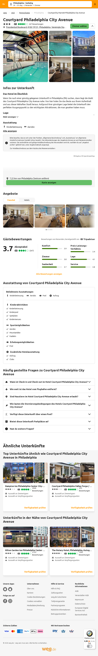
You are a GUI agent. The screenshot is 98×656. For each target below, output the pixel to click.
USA (13, 13)
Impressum (79, 600)
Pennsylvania (24, 13)
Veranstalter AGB (82, 595)
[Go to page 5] (51, 229)
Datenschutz (80, 604)
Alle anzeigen (10, 131)
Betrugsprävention (58, 614)
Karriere (30, 593)
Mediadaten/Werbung (36, 605)
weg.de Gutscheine (58, 597)
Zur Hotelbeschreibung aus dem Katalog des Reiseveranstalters (32, 148)
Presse (30, 610)
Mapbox (78, 156)
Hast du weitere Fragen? (22, 429)
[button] (25, 56)
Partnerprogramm (58, 605)
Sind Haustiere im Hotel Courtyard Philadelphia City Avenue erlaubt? (44, 396)
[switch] (89, 646)
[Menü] (93, 630)
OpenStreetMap (89, 156)
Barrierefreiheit (81, 615)
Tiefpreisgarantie (58, 601)
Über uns (30, 589)
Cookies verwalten (34, 601)
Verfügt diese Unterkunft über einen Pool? (31, 414)
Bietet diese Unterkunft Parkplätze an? (29, 421)
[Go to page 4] (50, 229)
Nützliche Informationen (60, 610)
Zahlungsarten (57, 593)
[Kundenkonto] (95, 4)
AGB (76, 591)
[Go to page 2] (47, 229)
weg (5, 13)
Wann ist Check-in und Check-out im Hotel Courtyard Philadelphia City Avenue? (49, 382)
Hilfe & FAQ (55, 589)
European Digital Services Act (81, 609)
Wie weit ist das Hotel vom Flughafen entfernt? (33, 389)
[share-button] (92, 26)
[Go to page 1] (46, 229)
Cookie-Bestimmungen (36, 597)
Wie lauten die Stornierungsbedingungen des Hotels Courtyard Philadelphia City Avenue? (47, 405)
